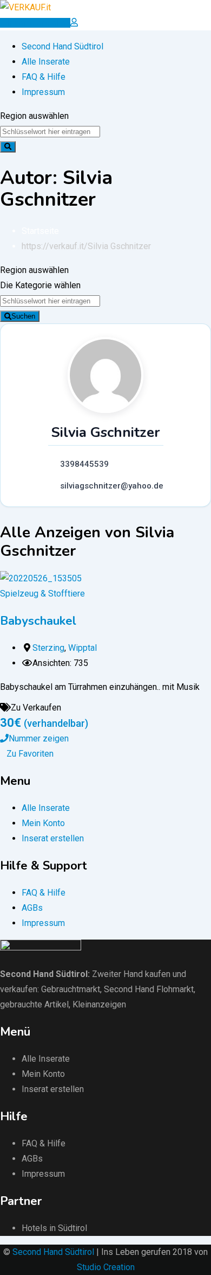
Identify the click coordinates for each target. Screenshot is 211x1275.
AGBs (32, 908)
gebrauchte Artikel (34, 1004)
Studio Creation (106, 1267)
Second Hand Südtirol (62, 46)
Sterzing (48, 648)
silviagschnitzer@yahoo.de (111, 486)
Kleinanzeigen (99, 1004)
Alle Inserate (46, 61)
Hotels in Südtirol (54, 1228)
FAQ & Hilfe (43, 77)
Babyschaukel (38, 621)
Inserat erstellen (53, 838)
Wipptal (82, 648)
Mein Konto (43, 823)
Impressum (43, 92)
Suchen (23, 316)
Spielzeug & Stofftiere (42, 593)
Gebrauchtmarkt (70, 989)
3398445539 (84, 464)
